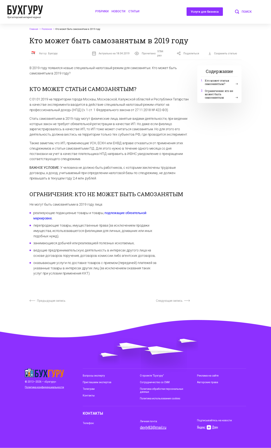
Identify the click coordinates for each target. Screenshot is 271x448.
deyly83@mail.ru (153, 427)
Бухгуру (53, 53)
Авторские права (207, 382)
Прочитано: (152, 53)
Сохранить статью (225, 53)
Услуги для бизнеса (205, 11)
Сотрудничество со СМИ (155, 382)
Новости (118, 11)
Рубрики (102, 11)
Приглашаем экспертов (97, 382)
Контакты (89, 395)
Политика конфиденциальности (44, 387)
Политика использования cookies (160, 398)
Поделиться (191, 53)
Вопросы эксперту (94, 375)
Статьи (133, 11)
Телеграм (89, 388)
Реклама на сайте (208, 375)
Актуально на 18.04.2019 (114, 53)
